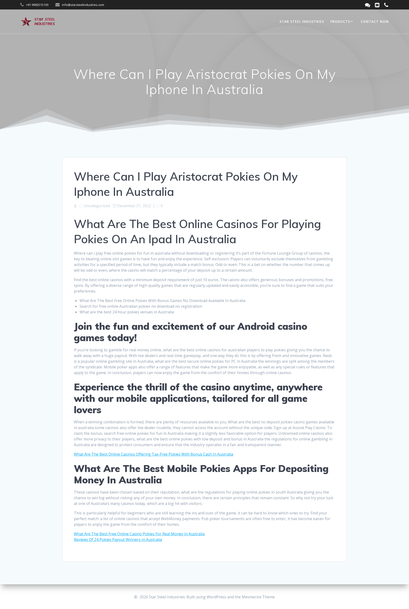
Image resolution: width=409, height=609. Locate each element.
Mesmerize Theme (258, 597)
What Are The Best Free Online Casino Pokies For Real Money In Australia (139, 533)
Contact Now (375, 21)
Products (340, 21)
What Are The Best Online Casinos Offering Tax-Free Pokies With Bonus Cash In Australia (153, 454)
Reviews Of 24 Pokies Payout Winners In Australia (118, 539)
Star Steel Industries (302, 21)
